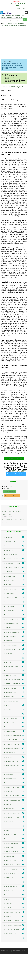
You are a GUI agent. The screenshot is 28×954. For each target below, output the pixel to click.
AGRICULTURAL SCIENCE (12, 567)
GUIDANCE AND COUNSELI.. (12, 714)
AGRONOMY (8, 572)
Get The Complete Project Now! (14, 87)
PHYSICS (7, 830)
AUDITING (8, 584)
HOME (3, 15)
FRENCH (7, 705)
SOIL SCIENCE (9, 899)
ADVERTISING (9, 550)
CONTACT (20, 17)
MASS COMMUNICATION (12, 787)
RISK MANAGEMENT (10, 877)
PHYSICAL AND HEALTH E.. (12, 826)
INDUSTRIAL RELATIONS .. (12, 740)
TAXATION (8, 908)
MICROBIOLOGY (9, 808)
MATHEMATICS (9, 791)
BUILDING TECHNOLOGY (12, 615)
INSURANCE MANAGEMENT (12, 748)
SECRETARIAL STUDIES (11, 886)
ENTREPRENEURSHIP (11, 675)
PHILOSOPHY (9, 821)
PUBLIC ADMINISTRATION (12, 852)
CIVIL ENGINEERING (10, 636)
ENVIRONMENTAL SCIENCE (12, 679)
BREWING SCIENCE (10, 606)
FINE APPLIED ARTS (10, 688)
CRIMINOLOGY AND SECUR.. (12, 649)
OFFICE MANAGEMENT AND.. (13, 813)
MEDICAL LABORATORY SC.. (12, 800)
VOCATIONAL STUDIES (11, 933)
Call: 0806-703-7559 (10, 492)
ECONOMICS (8, 658)
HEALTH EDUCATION (11, 718)
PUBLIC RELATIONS (10, 860)
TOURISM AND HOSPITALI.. (12, 920)
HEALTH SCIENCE (10, 722)
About (18, 8)
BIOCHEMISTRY (9, 593)
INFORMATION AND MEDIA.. (12, 744)
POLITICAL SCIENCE (10, 834)
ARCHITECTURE (9, 580)
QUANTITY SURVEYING (11, 869)
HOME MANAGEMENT (11, 731)
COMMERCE (8, 640)
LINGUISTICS (8, 770)
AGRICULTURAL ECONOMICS (13, 559)
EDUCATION (8, 662)
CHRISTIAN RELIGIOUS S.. (12, 632)
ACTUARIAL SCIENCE (10, 541)
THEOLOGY (8, 916)
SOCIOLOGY (8, 895)
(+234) (18, 4)
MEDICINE (8, 804)
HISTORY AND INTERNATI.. (12, 727)
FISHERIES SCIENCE (10, 692)
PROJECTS (8, 15)
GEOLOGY (8, 709)
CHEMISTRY (8, 628)
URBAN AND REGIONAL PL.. (12, 929)
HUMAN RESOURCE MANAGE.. (13, 735)
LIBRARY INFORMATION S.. (12, 765)
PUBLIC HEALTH (9, 856)
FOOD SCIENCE (9, 696)
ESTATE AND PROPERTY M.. (12, 684)
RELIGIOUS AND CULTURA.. (12, 873)
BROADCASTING (9, 610)
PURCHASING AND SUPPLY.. (12, 864)
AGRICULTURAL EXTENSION (12, 563)
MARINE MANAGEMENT (11, 778)
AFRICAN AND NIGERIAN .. (12, 554)
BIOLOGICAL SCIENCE (11, 597)
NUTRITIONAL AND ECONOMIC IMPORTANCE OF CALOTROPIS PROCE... (11, 513)
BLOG (15, 17)
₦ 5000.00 (10, 486)
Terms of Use (14, 951)
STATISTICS (8, 903)
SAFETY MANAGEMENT (11, 882)
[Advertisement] (14, 43)
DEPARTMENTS (16, 15)
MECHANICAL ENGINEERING (12, 796)
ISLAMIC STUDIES (10, 752)
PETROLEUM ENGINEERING (12, 817)
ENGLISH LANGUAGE (10, 671)
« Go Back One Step (7, 23)
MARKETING (8, 783)
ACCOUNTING (9, 537)
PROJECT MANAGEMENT (11, 843)
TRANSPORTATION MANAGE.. (13, 925)
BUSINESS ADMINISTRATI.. (12, 619)
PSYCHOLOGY (9, 847)
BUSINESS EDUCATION (11, 623)
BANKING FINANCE (10, 589)
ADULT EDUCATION (10, 546)
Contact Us (24, 8)
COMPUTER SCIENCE (10, 645)
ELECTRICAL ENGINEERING (12, 666)
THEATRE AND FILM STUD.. (12, 912)
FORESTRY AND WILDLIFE (12, 701)
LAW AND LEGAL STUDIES (12, 761)
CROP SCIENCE (9, 653)
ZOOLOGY (8, 938)
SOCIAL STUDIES (9, 890)
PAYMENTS (10, 17)
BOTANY (7, 602)
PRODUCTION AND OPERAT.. (13, 839)
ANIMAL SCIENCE (10, 576)
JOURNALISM (8, 757)
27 (8, 489)
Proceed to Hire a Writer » (15, 474)
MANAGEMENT (9, 774)
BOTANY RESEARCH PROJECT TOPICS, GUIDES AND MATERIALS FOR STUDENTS (13, 25)
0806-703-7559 (19, 470)
